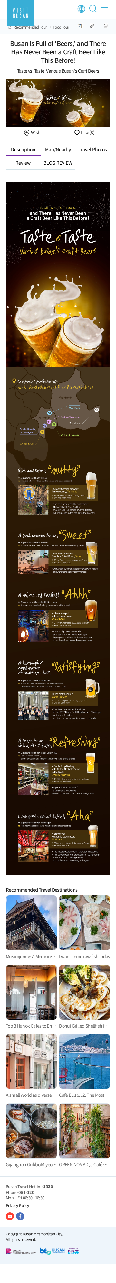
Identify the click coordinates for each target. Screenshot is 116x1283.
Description (23, 149)
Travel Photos (93, 149)
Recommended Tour (30, 27)
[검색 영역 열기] (94, 11)
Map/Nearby (58, 149)
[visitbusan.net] (20, 12)
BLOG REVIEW (58, 163)
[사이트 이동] (10, 1216)
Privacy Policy (17, 1205)
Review (23, 163)
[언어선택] (81, 9)
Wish (35, 132)
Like (87, 132)
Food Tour (61, 27)
